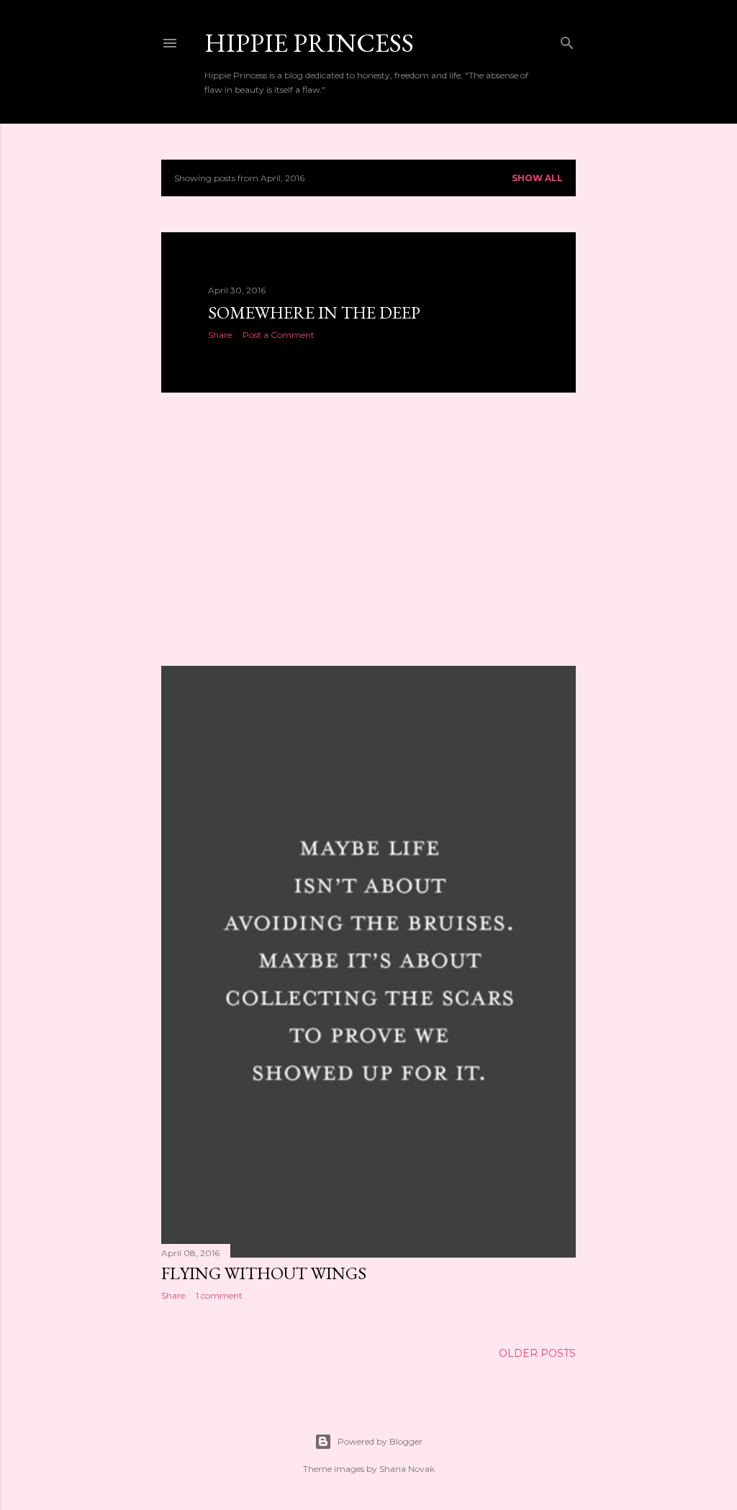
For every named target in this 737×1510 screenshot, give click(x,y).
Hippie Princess (309, 43)
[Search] (567, 40)
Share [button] (220, 334)
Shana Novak (407, 1468)
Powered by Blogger (380, 1441)
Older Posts (537, 1353)
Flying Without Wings (263, 1273)
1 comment (219, 1295)
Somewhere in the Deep (314, 312)
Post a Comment (279, 334)
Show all (537, 178)
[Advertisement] (368, 529)
